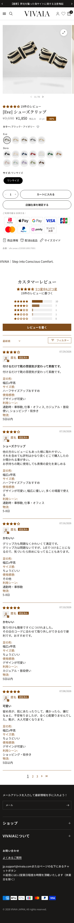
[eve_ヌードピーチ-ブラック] (24, 140)
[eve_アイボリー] (15, 140)
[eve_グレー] (33, 140)
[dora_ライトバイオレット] (24, 163)
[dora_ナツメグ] (59, 154)
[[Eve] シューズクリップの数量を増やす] (15, 194)
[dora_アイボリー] (41, 154)
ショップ (10, 823)
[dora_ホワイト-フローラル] (15, 163)
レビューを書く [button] (37, 327)
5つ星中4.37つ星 (46, 289)
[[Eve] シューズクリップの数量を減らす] (5, 194)
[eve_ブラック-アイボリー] (7, 140)
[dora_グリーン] (50, 154)
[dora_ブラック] (7, 154)
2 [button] (33, 776)
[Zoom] (63, 32)
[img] (11, 352)
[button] (12, 106)
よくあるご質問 (12, 857)
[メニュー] (4, 13)
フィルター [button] (62, 340)
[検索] (11, 13)
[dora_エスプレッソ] (41, 163)
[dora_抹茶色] (33, 163)
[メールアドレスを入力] (67, 805)
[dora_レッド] (33, 154)
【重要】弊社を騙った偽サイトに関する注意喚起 (37, 3)
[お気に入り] (63, 13)
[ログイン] (58, 13)
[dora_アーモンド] (15, 154)
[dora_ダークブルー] (24, 154)
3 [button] (37, 776)
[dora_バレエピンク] (7, 163)
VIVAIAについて (16, 835)
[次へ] (43, 97)
